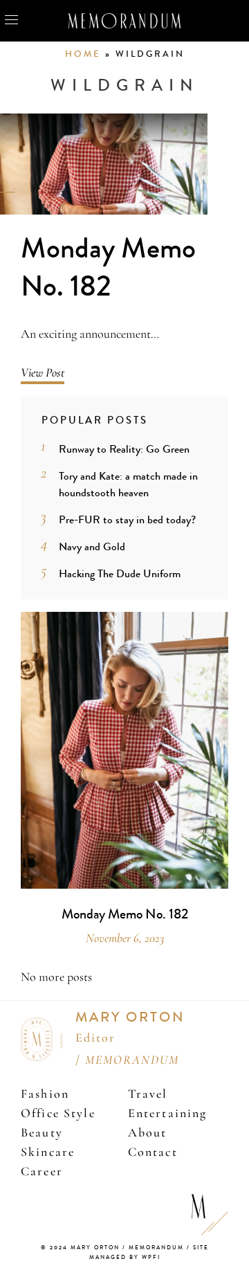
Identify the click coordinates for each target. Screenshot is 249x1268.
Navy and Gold (92, 546)
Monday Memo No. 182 (108, 267)
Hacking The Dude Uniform (120, 573)
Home (83, 54)
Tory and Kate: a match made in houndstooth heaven (128, 484)
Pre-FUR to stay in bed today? (127, 519)
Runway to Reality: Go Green (124, 449)
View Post (42, 372)
